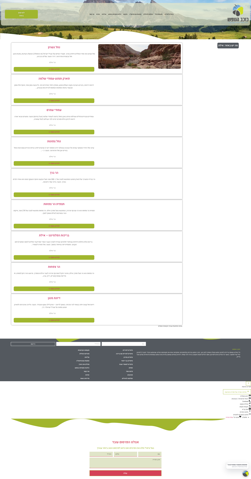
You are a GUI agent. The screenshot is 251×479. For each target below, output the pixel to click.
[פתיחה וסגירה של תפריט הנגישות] (248, 383)
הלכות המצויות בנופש (114, 14)
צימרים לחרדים (169, 14)
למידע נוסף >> (54, 69)
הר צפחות (54, 267)
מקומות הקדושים (83, 350)
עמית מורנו (229, 417)
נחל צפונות (54, 141)
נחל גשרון (54, 47)
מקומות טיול (158, 14)
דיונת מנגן (54, 298)
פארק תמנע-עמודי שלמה (54, 78)
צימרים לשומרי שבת (126, 364)
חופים (131, 368)
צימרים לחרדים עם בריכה (124, 354)
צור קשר (91, 14)
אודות (98, 14)
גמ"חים (104, 14)
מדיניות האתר (84, 378)
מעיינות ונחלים (84, 354)
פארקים (130, 375)
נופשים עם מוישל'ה (135, 14)
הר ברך (54, 173)
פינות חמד (129, 371)
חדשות (125, 14)
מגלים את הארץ (84, 364)
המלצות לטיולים (148, 14)
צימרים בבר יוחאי (127, 361)
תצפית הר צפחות (54, 204)
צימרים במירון (128, 357)
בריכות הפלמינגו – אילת (54, 235)
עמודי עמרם (54, 110)
